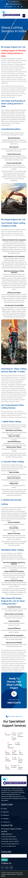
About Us (6, 812)
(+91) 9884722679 (14, 1)
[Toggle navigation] (23, 15)
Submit (5, 859)
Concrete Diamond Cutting (20, 760)
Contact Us (6, 822)
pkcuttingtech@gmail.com (14, 4)
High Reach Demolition (14, 752)
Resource (6, 815)
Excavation (7, 734)
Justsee (3, 876)
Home (5, 808)
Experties (6, 818)
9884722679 (14, 702)
